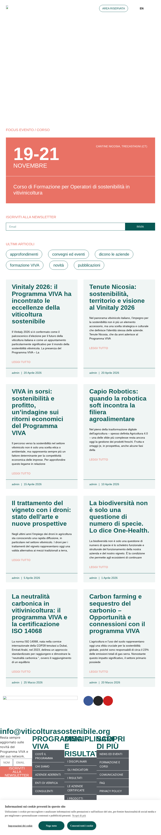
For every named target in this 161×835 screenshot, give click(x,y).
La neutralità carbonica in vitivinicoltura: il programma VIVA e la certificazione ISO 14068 (39, 613)
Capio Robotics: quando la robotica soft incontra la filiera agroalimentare (117, 405)
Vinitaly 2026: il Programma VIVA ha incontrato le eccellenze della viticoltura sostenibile (41, 304)
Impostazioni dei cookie (20, 825)
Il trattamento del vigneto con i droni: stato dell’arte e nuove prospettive (41, 513)
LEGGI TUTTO (21, 362)
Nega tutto (51, 825)
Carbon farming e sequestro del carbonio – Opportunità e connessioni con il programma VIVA (117, 613)
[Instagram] (98, 701)
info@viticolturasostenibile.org (55, 731)
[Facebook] (88, 701)
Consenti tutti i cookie (81, 825)
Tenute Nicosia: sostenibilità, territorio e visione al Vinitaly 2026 (117, 297)
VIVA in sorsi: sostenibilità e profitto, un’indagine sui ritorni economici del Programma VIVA (37, 412)
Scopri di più (79, 815)
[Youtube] (108, 701)
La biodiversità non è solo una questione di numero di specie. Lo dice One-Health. (119, 516)
